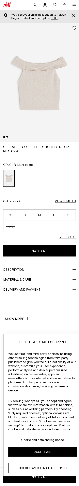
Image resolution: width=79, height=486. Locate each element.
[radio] (9, 178)
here (54, 18)
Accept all (42, 452)
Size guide (67, 237)
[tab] (4, 137)
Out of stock (11, 201)
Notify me (40, 250)
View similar (65, 201)
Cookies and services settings (43, 468)
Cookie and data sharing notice (42, 440)
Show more (14, 318)
